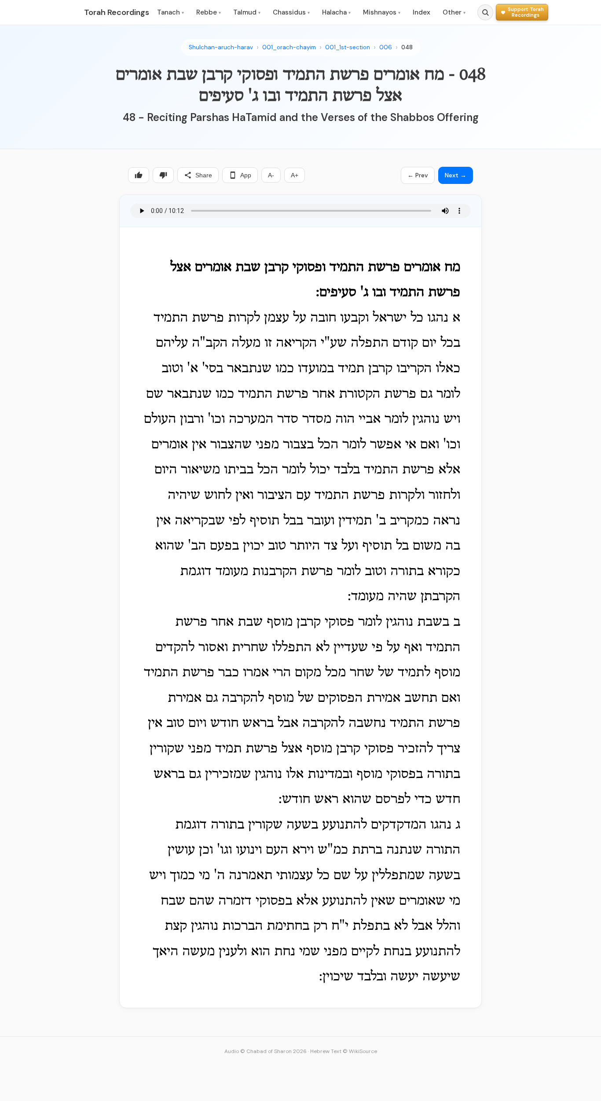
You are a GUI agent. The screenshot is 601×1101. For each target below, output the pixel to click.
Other (454, 12)
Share (203, 175)
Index (421, 12)
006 (385, 47)
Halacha (336, 12)
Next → (455, 175)
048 (407, 47)
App (245, 175)
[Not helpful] (163, 175)
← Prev (417, 175)
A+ (294, 175)
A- (271, 175)
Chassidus (291, 12)
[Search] (485, 12)
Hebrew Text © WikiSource (343, 1051)
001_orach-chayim (289, 47)
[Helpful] (138, 175)
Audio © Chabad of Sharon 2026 (265, 1051)
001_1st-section (347, 47)
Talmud (246, 12)
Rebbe (208, 12)
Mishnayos (381, 12)
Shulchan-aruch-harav (221, 47)
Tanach (170, 12)
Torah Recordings (116, 12)
